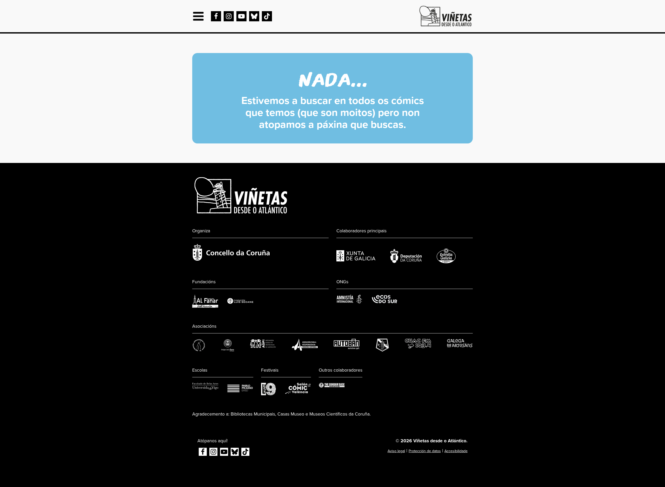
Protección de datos (425, 451)
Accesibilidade (456, 451)
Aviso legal (396, 451)
